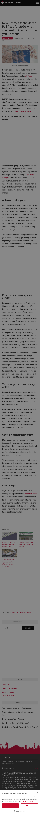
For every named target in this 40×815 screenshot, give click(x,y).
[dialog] (20, 407)
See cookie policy (27, 801)
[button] (20, 811)
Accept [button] (10, 805)
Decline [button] (29, 805)
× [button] (37, 792)
